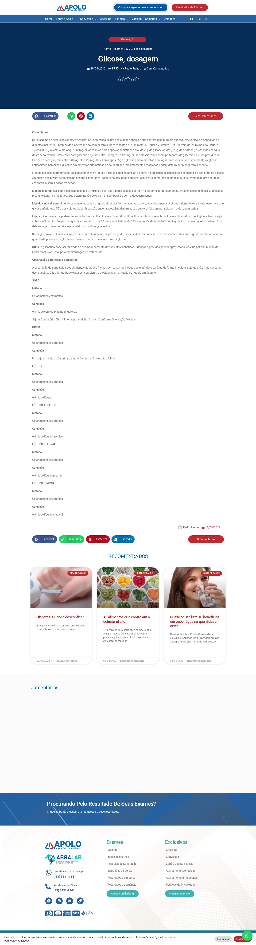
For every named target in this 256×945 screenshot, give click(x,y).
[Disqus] (128, 736)
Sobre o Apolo (64, 19)
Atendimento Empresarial (181, 877)
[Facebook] (191, 19)
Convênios (86, 19)
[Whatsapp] (207, 19)
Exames (120, 19)
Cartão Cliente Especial (180, 863)
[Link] (80, 900)
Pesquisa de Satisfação (122, 863)
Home (48, 19)
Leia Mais (41, 639)
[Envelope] (69, 900)
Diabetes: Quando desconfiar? (60, 617)
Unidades (169, 19)
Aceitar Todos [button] (243, 939)
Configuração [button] (223, 939)
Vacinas (137, 19)
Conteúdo (151, 19)
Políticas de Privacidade (180, 884)
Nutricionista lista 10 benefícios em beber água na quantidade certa (194, 621)
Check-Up (105, 19)
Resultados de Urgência (121, 884)
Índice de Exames (118, 856)
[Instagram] (199, 19)
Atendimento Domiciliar (180, 870)
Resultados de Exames (121, 877)
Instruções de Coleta (119, 870)
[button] (45, 116)
